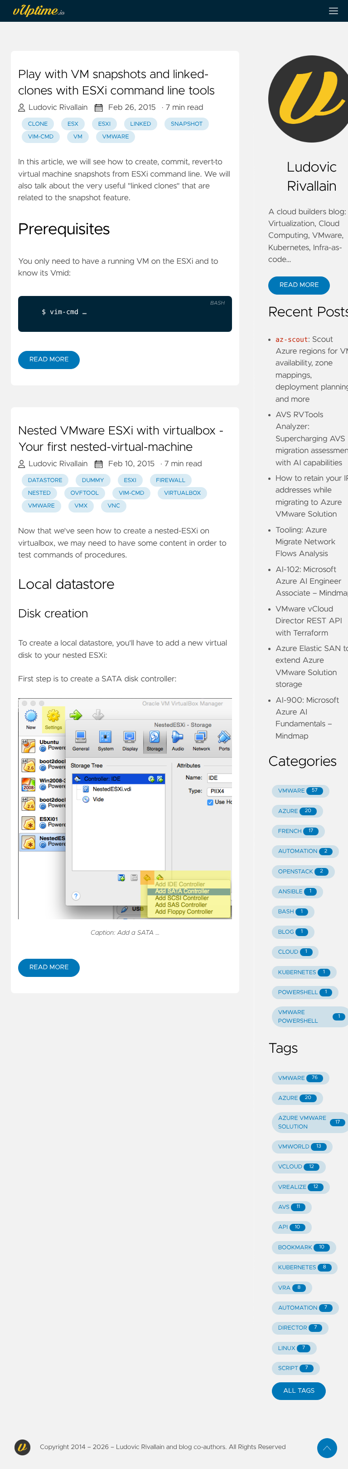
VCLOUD (296, 1167)
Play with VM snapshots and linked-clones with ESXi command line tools (116, 83)
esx (73, 124)
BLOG (290, 932)
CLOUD (292, 952)
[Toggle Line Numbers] (213, 289)
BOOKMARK (301, 1248)
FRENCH (295, 831)
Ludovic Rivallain (58, 108)
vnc (113, 506)
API (289, 1227)
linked (140, 124)
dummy (93, 480)
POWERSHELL (302, 993)
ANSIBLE (294, 892)
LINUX (291, 1348)
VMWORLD (299, 1147)
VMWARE (298, 791)
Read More (48, 359)
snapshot (187, 124)
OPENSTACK (300, 872)
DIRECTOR (297, 1328)
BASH (290, 912)
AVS (289, 1207)
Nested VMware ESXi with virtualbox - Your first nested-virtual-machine (120, 439)
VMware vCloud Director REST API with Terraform (309, 621)
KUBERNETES (301, 973)
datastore (45, 480)
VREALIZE (298, 1187)
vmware (115, 137)
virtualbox (182, 493)
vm (77, 137)
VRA (289, 1288)
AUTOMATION (302, 851)
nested (39, 493)
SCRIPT (293, 1368)
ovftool (85, 493)
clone (38, 124)
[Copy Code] (195, 289)
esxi (104, 124)
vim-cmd (40, 137)
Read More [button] (299, 285)
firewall (170, 480)
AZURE (294, 811)
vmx (80, 506)
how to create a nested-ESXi (147, 531)
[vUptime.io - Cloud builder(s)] (163, 11)
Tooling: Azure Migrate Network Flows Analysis (306, 542)
